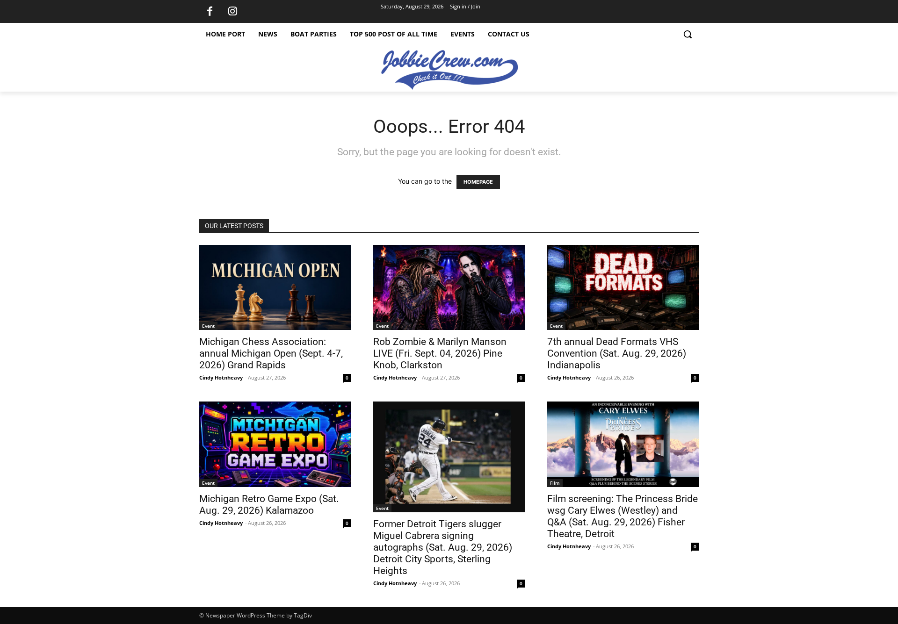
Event (208, 326)
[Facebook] (209, 11)
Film (555, 483)
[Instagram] (232, 11)
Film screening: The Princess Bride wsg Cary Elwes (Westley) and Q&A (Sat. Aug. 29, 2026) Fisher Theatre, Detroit (622, 516)
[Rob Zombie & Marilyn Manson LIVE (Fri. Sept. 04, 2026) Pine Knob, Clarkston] (449, 287)
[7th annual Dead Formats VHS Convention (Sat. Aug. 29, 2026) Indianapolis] (623, 287)
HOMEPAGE (478, 182)
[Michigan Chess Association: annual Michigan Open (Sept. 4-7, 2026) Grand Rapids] (275, 287)
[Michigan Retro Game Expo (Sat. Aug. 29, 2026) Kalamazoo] (275, 444)
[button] (687, 34)
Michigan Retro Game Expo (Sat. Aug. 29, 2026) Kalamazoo (269, 504)
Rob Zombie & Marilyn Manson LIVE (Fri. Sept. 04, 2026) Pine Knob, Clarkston (440, 353)
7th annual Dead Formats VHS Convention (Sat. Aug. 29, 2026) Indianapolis (616, 353)
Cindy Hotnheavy (221, 377)
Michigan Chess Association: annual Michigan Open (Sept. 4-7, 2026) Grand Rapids (271, 353)
